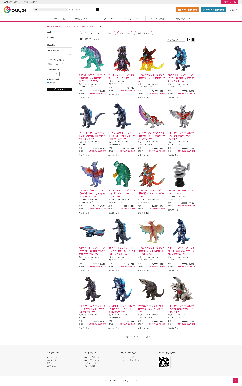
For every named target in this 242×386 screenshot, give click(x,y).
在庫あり (53, 82)
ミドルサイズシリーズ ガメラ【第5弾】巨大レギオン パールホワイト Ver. (181, 309)
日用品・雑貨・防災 (182, 19)
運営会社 (50, 363)
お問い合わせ (51, 366)
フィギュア (92, 26)
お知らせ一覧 (51, 360)
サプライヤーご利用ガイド (130, 357)
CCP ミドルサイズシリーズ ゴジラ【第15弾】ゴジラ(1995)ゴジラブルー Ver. (181, 78)
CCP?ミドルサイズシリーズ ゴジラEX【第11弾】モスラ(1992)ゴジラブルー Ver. (92, 251)
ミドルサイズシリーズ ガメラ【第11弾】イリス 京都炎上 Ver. (151, 78)
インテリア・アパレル (133, 19)
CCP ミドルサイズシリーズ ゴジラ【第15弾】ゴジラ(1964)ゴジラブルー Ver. (92, 136)
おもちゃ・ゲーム (109, 19)
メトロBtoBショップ (86, 87)
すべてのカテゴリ (69, 26)
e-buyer (50, 26)
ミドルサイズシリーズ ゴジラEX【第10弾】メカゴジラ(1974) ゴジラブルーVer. (181, 251)
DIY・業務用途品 (158, 19)
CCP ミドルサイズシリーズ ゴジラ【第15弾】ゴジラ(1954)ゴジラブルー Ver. (121, 136)
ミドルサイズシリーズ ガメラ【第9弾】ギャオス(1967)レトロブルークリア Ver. (92, 193)
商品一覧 (58, 26)
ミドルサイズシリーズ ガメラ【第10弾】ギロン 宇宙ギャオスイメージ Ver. (151, 136)
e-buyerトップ (52, 357)
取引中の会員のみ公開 (97, 93)
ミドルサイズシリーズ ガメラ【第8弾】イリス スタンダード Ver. (151, 193)
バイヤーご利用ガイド (91, 357)
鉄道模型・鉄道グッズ (84, 19)
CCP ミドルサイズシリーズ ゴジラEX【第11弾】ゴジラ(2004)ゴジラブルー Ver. (121, 251)
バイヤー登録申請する (91, 360)
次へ (147, 337)
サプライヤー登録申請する (130, 360)
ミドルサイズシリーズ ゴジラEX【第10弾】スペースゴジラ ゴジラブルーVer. (121, 309)
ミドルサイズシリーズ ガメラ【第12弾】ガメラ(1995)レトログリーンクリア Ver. (92, 78)
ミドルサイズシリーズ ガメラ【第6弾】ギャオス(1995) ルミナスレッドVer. (151, 251)
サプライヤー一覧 (230, 2)
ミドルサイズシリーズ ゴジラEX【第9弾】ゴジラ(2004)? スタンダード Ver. (92, 309)
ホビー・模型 (59, 19)
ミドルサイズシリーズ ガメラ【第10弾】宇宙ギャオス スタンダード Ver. (181, 136)
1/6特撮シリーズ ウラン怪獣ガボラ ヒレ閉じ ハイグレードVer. (150, 309)
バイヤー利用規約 (90, 366)
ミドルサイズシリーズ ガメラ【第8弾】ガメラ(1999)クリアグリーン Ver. (121, 193)
